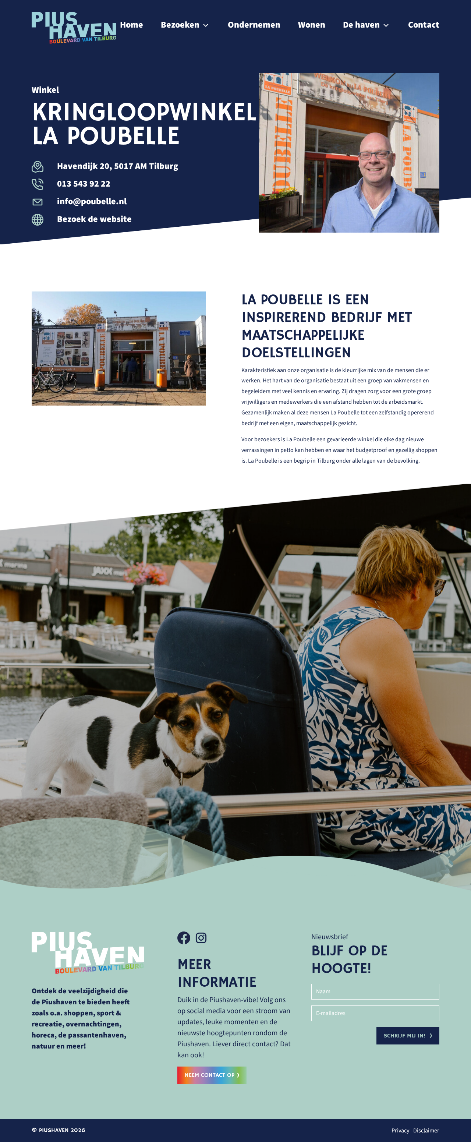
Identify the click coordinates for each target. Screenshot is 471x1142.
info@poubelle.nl (91, 201)
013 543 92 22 (82, 183)
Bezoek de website (93, 219)
